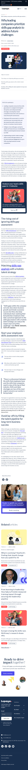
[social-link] (2, 746)
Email (3, 711)
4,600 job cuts (21, 438)
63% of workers (19, 276)
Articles (3, 14)
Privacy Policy (4, 760)
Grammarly (14, 443)
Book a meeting (14, 510)
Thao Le (3, 547)
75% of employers (9, 163)
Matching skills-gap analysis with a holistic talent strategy (12, 82)
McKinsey (11, 297)
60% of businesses (11, 230)
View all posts (5, 647)
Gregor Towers (10, 40)
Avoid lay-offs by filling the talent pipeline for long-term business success (14, 87)
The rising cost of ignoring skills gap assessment (12, 78)
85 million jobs (10, 252)
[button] (20, 8)
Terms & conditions (5, 757)
